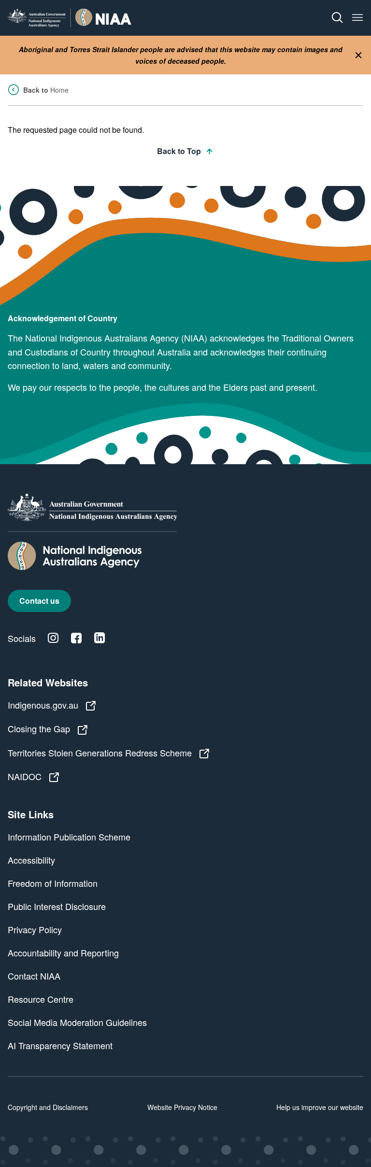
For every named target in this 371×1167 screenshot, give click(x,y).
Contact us (39, 600)
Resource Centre (40, 999)
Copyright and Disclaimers (48, 1107)
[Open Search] (337, 18)
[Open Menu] (357, 18)
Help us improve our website (319, 1107)
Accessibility (31, 860)
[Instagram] (53, 638)
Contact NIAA (34, 975)
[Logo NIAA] (69, 17)
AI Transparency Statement (60, 1045)
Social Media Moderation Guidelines (77, 1022)
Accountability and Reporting (63, 952)
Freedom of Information (53, 883)
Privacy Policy (35, 929)
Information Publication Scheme (69, 836)
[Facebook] (76, 638)
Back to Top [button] (179, 151)
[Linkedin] (99, 638)
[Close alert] (358, 55)
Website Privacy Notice (182, 1107)
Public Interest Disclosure (57, 906)
